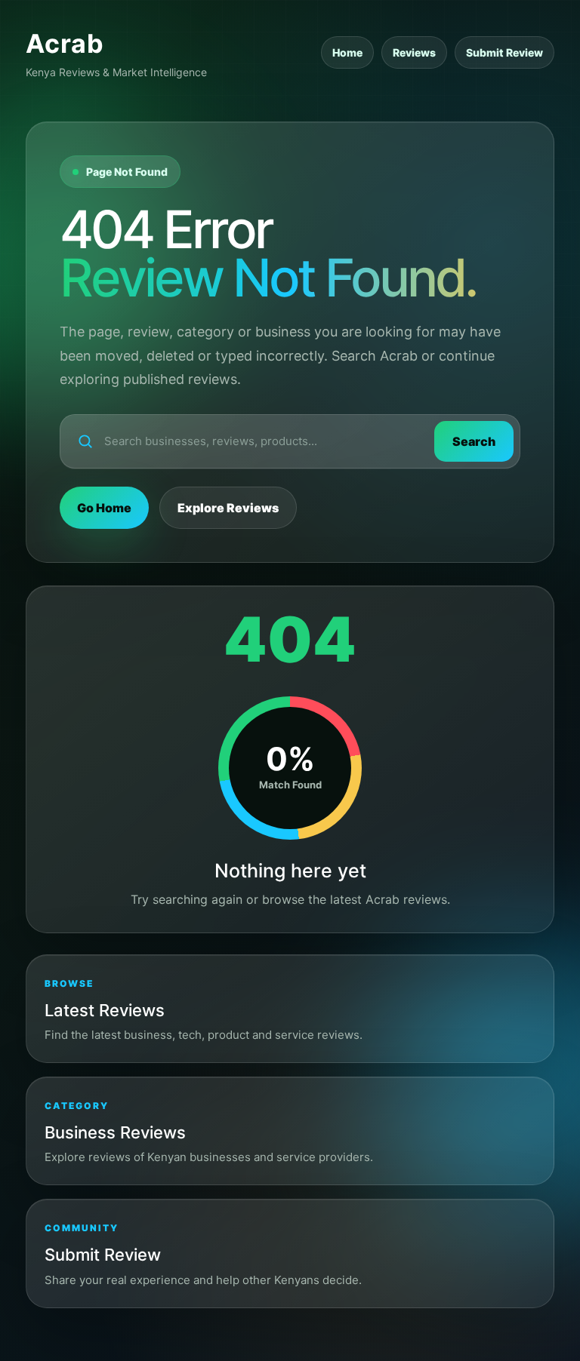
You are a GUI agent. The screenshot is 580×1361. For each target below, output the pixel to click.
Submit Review (504, 52)
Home (347, 52)
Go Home (104, 507)
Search (473, 441)
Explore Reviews (228, 507)
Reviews (414, 52)
